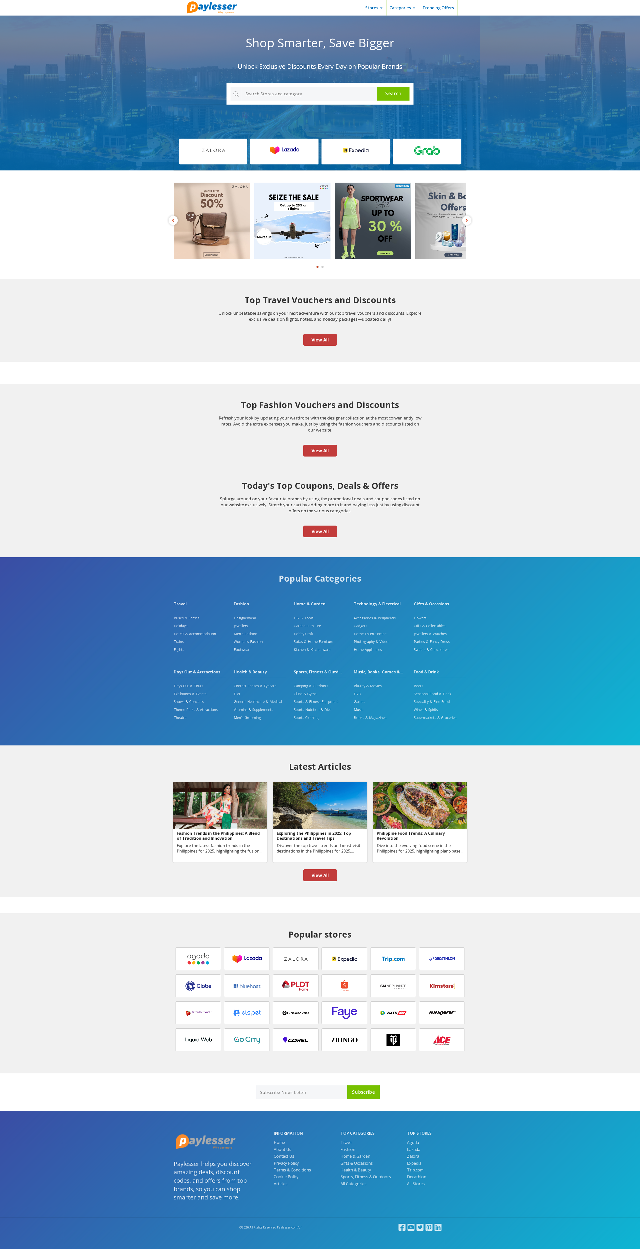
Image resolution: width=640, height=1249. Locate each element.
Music (358, 709)
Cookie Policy (286, 1176)
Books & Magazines (370, 717)
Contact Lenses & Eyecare (255, 685)
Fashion (241, 604)
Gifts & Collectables (430, 625)
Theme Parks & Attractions (196, 709)
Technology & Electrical (377, 604)
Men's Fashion (245, 633)
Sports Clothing (306, 717)
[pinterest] (429, 1227)
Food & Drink (426, 672)
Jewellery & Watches (430, 633)
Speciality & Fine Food (432, 701)
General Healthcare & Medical (258, 701)
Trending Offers (438, 8)
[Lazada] (284, 152)
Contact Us (284, 1156)
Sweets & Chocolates (431, 649)
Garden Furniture (307, 625)
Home (279, 1142)
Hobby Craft (303, 633)
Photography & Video (371, 641)
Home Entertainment (371, 633)
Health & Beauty (250, 672)
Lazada (413, 1149)
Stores (371, 8)
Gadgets (360, 625)
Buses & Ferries (187, 618)
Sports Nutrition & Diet (312, 709)
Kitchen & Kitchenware (312, 649)
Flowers (420, 618)
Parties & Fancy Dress (432, 641)
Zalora (413, 1156)
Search (393, 93)
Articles (281, 1183)
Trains (179, 641)
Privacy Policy (286, 1163)
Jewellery (241, 625)
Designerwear (245, 618)
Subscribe (363, 1092)
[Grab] (427, 152)
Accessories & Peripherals (375, 618)
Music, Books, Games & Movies (384, 672)
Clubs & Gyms (305, 693)
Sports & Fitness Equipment (316, 701)
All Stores (416, 1183)
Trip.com (415, 1170)
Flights (179, 649)
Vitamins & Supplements (253, 709)
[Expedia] (356, 152)
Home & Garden (310, 604)
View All (320, 340)
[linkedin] (438, 1227)
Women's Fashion (248, 641)
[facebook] (402, 1227)
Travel (180, 604)
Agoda (413, 1142)
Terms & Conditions (292, 1170)
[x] (420, 1227)
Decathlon (416, 1176)
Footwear (242, 649)
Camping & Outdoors (311, 685)
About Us (282, 1149)
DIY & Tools (304, 618)
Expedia (414, 1163)
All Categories (353, 1183)
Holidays (181, 625)
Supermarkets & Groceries (435, 717)
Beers (418, 685)
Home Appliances (368, 649)
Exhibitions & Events (190, 693)
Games (359, 701)
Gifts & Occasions (431, 604)
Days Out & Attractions (197, 672)
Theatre (180, 717)
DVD (357, 693)
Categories (400, 8)
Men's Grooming (247, 717)
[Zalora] (213, 152)
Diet (237, 693)
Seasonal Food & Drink (432, 693)
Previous (173, 220)
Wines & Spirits (426, 709)
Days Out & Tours (188, 685)
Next (466, 220)
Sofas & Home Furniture (313, 641)
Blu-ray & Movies (368, 685)
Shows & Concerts (189, 701)
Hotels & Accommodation (195, 633)
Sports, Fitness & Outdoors (320, 672)
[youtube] (411, 1227)
